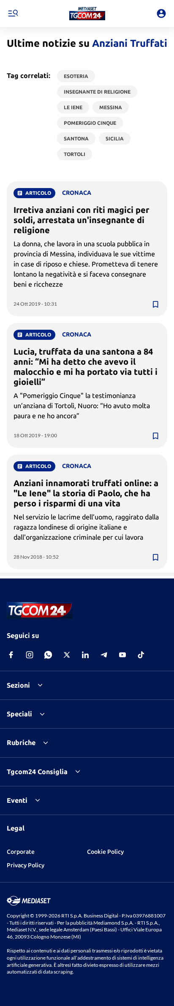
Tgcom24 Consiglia (37, 771)
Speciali (19, 714)
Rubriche (21, 742)
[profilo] (161, 13)
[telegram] (104, 655)
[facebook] (11, 655)
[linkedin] (85, 655)
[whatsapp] (48, 655)
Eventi (17, 800)
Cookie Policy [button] (105, 851)
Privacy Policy (25, 865)
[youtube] (122, 655)
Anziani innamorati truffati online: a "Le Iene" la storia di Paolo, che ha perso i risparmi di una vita (86, 493)
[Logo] (87, 13)
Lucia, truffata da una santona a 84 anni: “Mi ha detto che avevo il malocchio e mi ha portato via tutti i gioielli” (86, 367)
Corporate (21, 851)
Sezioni (18, 685)
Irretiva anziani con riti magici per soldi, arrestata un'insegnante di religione (81, 220)
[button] (87, 13)
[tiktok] (141, 655)
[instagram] (29, 655)
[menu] (13, 13)
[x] (67, 655)
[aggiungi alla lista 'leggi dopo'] (155, 304)
